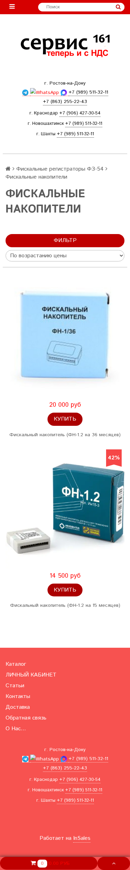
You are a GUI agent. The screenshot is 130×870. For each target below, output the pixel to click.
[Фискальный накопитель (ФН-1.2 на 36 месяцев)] (65, 337)
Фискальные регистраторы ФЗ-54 (60, 169)
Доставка (18, 707)
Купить (65, 419)
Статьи (15, 686)
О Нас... (16, 729)
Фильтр (65, 240)
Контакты (18, 696)
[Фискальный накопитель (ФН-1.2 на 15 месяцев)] (65, 508)
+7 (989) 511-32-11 (83, 123)
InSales (81, 838)
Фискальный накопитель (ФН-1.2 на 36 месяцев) (65, 434)
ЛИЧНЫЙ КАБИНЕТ (31, 675)
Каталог (16, 664)
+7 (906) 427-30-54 (80, 113)
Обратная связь (26, 718)
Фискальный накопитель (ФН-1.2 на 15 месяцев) (65, 605)
